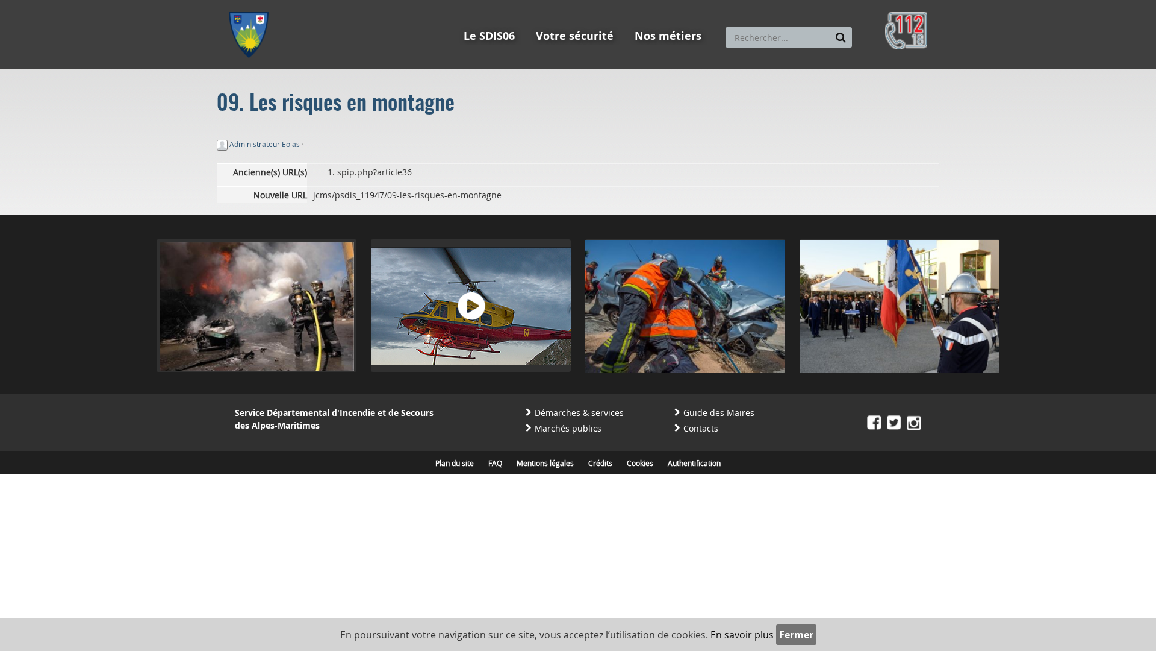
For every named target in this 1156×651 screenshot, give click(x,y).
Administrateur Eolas (264, 144)
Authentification (694, 463)
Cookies (640, 463)
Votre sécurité (575, 35)
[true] (841, 37)
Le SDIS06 (489, 35)
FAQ (495, 463)
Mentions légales (545, 463)
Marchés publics (568, 428)
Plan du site (454, 463)
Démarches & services (579, 412)
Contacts (700, 428)
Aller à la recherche (391, 5)
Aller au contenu (317, 5)
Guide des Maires (718, 412)
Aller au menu (252, 5)
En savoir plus (742, 634)
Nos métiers (668, 35)
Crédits (600, 463)
